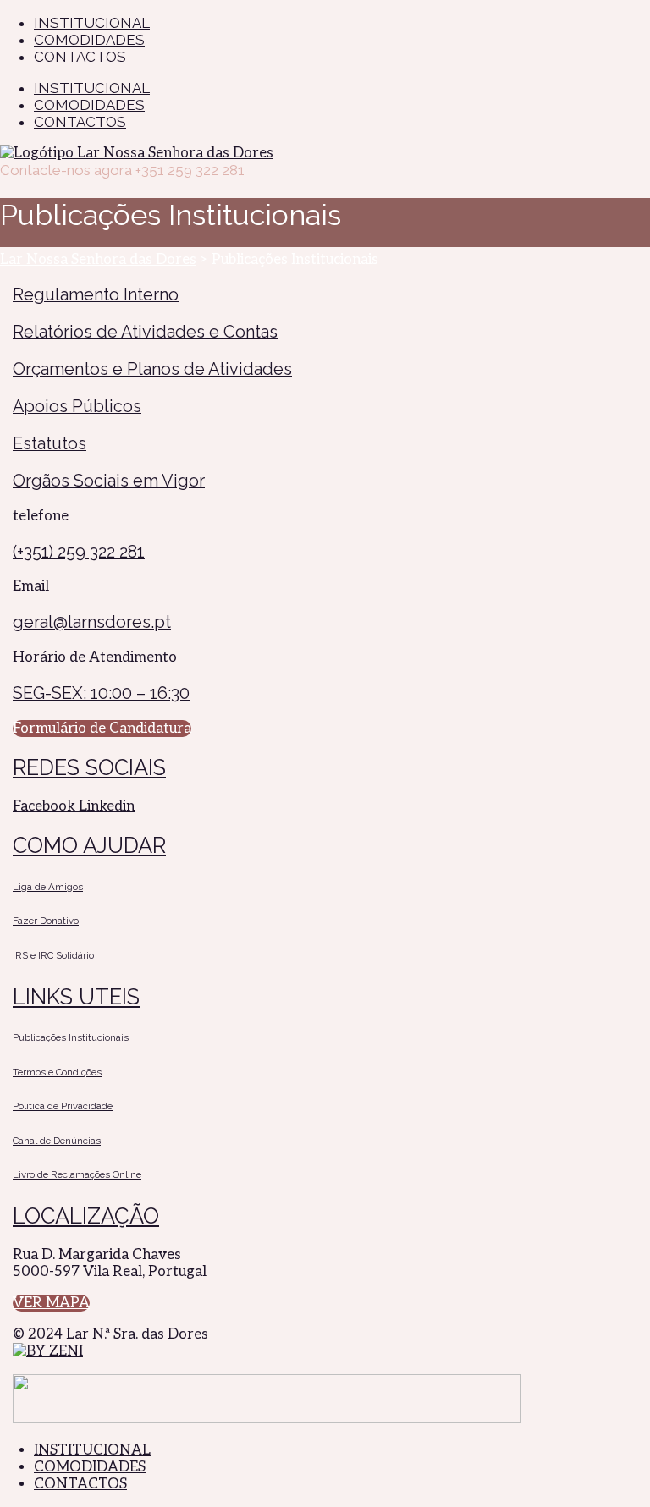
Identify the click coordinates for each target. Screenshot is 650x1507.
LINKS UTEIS (76, 996)
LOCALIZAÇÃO (86, 1216)
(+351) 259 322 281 (79, 552)
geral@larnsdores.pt (92, 622)
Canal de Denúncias (57, 1141)
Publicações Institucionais (71, 1037)
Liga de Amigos (48, 887)
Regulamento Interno (96, 294)
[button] (102, 728)
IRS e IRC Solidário (53, 955)
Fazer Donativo (46, 921)
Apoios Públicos (77, 406)
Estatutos (49, 443)
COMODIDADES (89, 104)
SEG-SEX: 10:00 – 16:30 (101, 693)
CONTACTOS (80, 121)
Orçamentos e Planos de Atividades (152, 369)
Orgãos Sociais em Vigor (109, 480)
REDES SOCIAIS (89, 767)
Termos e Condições (57, 1072)
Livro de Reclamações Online (77, 1174)
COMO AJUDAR (89, 845)
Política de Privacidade (63, 1106)
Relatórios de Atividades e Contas (145, 332)
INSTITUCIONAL (92, 88)
